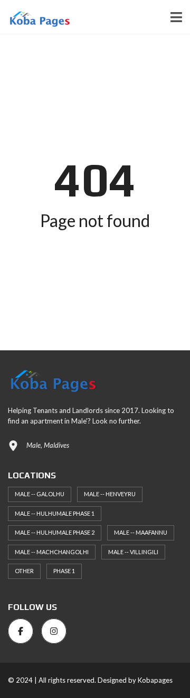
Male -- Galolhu (39, 493)
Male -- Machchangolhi (52, 551)
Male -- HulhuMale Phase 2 (54, 532)
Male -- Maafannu (140, 532)
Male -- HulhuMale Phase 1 (54, 513)
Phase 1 (64, 570)
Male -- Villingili (133, 551)
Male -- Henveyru (110, 493)
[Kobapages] (35, 17)
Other (24, 570)
